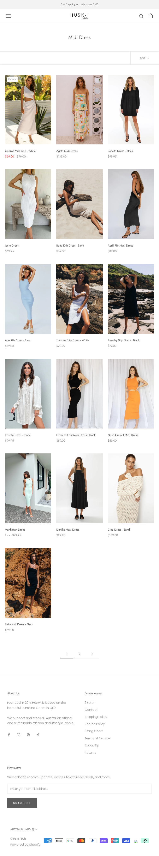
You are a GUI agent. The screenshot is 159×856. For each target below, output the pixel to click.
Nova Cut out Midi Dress (123, 435)
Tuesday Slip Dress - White (72, 340)
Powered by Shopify (25, 844)
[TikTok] (38, 734)
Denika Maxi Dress (67, 530)
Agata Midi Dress (67, 151)
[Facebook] (8, 734)
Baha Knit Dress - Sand (70, 245)
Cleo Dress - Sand (119, 530)
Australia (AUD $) (22, 829)
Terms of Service (97, 738)
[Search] (141, 16)
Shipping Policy (96, 716)
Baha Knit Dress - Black (19, 624)
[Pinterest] (28, 734)
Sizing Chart (94, 731)
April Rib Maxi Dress (120, 245)
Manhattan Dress (15, 530)
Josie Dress (12, 245)
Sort (143, 58)
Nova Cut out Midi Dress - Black (75, 435)
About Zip (92, 745)
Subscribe (22, 803)
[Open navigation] (8, 16)
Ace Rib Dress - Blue (17, 340)
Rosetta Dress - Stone (18, 435)
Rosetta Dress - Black (120, 151)
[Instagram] (18, 734)
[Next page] (92, 653)
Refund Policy (95, 724)
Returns (90, 752)
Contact (91, 709)
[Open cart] (151, 15)
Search (90, 702)
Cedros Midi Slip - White (20, 151)
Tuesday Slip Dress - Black (124, 340)
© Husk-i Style (18, 839)
